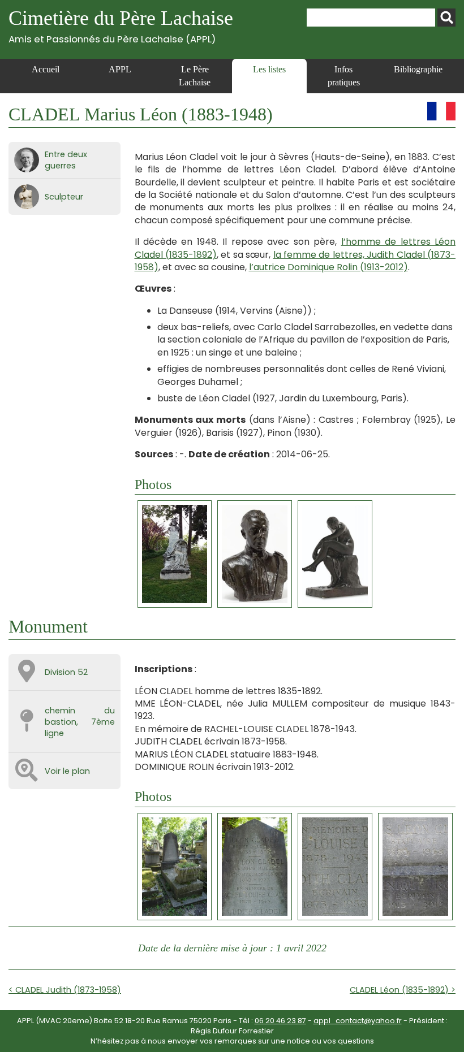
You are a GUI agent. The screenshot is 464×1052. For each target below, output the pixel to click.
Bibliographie (418, 69)
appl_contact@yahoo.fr (357, 1020)
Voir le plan (67, 771)
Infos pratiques (344, 75)
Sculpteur (64, 196)
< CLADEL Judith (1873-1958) (64, 989)
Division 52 (66, 672)
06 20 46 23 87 (280, 1020)
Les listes (269, 69)
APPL (120, 69)
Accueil (45, 69)
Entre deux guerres (66, 160)
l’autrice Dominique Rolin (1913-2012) (328, 267)
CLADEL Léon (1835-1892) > (403, 989)
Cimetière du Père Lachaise (120, 26)
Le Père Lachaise (194, 75)
